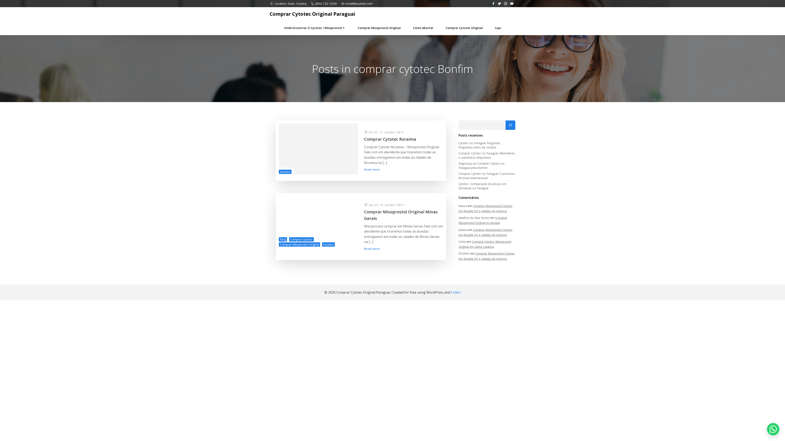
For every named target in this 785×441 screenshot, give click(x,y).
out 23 (373, 205)
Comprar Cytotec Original (464, 28)
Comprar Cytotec (301, 239)
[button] (773, 429)
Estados (285, 172)
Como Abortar (423, 28)
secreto (389, 132)
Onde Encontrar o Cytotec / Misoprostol (313, 28)
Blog (283, 239)
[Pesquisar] (510, 125)
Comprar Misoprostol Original (379, 28)
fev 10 (373, 132)
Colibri (456, 292)
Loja (498, 28)
